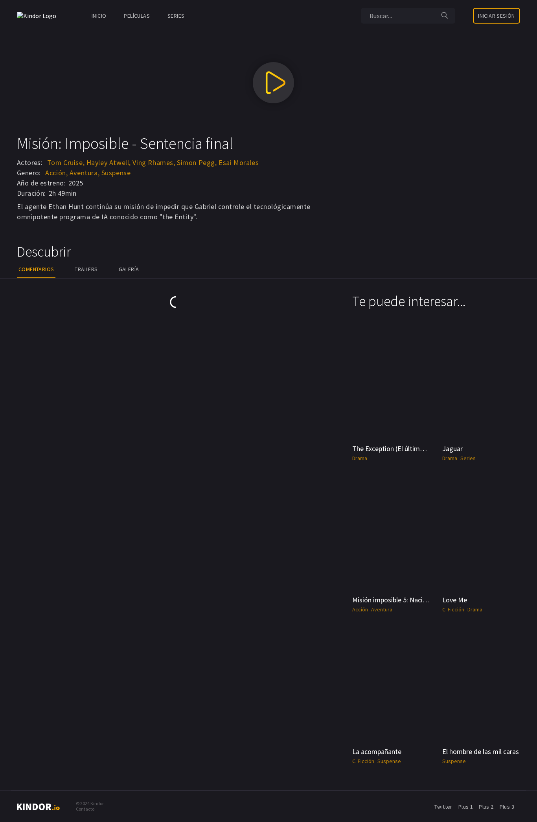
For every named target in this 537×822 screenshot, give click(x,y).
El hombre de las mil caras (480, 751)
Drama (359, 458)
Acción (360, 609)
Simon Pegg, (197, 162)
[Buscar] (444, 16)
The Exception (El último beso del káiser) (412, 448)
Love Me (454, 599)
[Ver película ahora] (273, 82)
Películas (137, 15)
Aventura (381, 609)
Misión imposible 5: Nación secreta (403, 599)
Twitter (443, 806)
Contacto (85, 809)
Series (175, 15)
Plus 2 (486, 806)
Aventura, (84, 172)
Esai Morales (239, 162)
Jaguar (452, 448)
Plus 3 (507, 806)
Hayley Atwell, (108, 162)
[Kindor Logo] (38, 15)
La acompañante (376, 751)
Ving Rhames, (153, 162)
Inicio (99, 15)
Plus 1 (465, 806)
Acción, (56, 172)
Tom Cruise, (66, 162)
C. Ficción (453, 609)
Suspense (116, 172)
